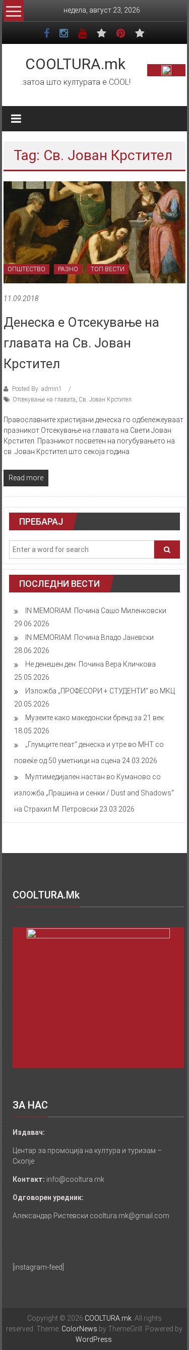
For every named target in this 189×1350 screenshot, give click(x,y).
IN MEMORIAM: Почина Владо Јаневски (89, 637)
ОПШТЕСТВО (26, 269)
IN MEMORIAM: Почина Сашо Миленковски (95, 611)
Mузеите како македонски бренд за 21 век (94, 718)
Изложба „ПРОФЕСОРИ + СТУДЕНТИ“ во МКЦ (100, 691)
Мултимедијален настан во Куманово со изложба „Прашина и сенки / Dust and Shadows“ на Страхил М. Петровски (94, 793)
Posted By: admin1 (37, 388)
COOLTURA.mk (75, 64)
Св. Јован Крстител (105, 399)
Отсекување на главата (44, 399)
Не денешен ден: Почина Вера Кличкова (90, 664)
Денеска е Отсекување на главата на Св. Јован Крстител (81, 343)
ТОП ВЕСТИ (107, 269)
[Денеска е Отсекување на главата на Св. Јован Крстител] (94, 232)
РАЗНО (68, 269)
